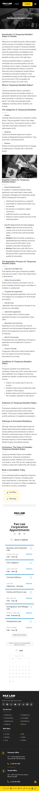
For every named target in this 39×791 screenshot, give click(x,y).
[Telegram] (32, 788)
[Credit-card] (18, 788)
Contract (14, 788)
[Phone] (24, 788)
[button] (35, 4)
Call (26, 788)
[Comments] (3, 788)
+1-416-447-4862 (15, 782)
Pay (21, 788)
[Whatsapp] (35, 788)
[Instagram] (29, 788)
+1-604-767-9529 (15, 764)
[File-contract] (11, 788)
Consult (7, 788)
